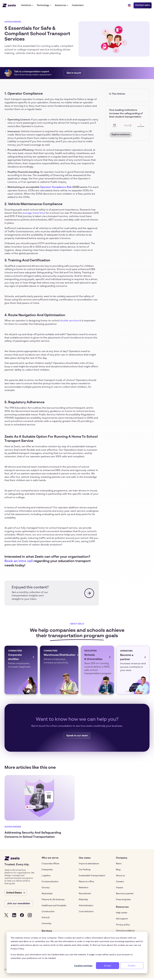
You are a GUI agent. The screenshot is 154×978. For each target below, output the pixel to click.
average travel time (34, 213)
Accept (107, 965)
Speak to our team (77, 735)
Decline (131, 965)
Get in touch (74, 73)
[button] (27, 5)
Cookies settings (83, 965)
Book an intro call (19, 561)
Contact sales (142, 5)
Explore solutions (121, 135)
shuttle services (69, 321)
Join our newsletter (18, 903)
